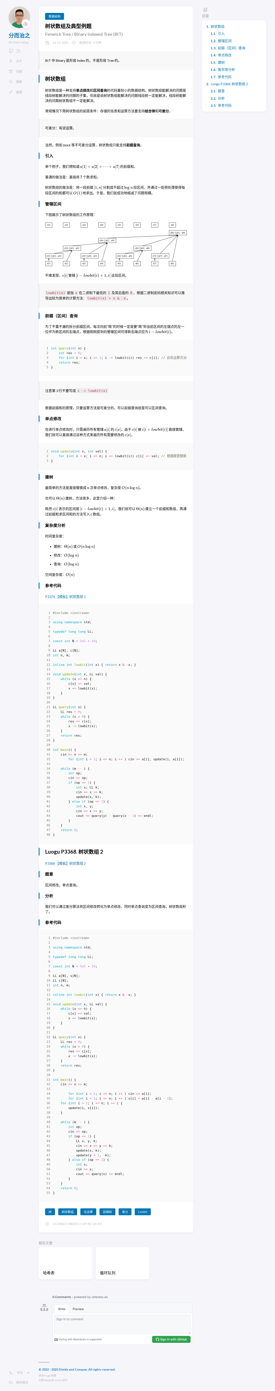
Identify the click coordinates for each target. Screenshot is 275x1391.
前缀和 (107, 1212)
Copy (179, 349)
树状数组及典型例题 (68, 26)
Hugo (47, 1375)
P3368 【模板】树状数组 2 (65, 863)
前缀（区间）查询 (231, 48)
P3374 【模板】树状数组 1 (65, 596)
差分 (125, 1212)
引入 (221, 33)
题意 (221, 91)
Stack (47, 1380)
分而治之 (19, 35)
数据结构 (55, 16)
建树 (221, 62)
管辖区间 (225, 41)
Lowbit (142, 1212)
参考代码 (225, 77)
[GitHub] (11, 52)
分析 (221, 98)
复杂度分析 (226, 69)
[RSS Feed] (18, 52)
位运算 (88, 1212)
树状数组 (218, 26)
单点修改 (225, 55)
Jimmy (58, 1380)
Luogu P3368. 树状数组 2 (229, 84)
